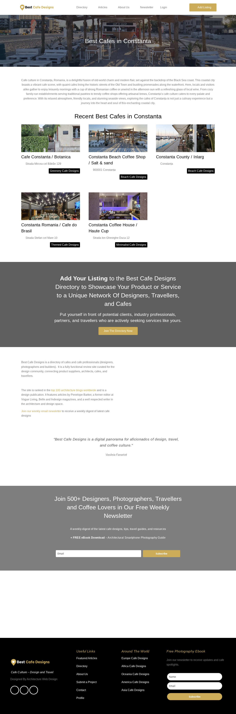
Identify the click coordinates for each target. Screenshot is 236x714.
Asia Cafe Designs (132, 690)
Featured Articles (86, 658)
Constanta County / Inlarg (180, 156)
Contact (81, 690)
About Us (123, 7)
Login (163, 7)
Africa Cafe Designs (133, 666)
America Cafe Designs (135, 682)
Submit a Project (86, 682)
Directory (81, 7)
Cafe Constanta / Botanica (46, 156)
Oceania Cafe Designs (135, 674)
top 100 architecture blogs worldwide (73, 390)
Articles (102, 7)
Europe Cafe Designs (134, 658)
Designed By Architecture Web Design (33, 679)
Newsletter (146, 7)
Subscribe (161, 553)
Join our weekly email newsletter (41, 411)
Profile (80, 698)
